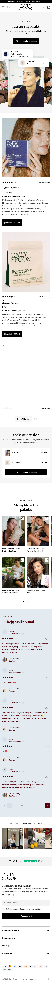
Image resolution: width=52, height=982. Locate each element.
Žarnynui (16, 462)
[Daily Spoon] (26, 7)
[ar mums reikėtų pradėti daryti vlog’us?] (34, 838)
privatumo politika (33, 909)
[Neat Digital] (48, 979)
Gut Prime (16, 453)
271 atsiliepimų (44, 297)
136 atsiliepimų (44, 183)
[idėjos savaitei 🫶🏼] (12, 838)
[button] (23, 601)
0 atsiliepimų (45, 408)
